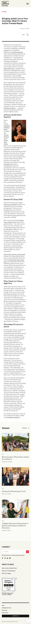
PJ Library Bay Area (13, 68)
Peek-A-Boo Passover (10, 254)
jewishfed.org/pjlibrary (13, 417)
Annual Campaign (17, 52)
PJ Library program (9, 108)
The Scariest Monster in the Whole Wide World (6, 138)
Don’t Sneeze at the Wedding (13, 203)
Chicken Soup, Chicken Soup (14, 221)
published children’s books (7, 127)
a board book (21, 254)
